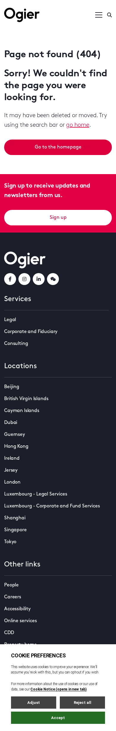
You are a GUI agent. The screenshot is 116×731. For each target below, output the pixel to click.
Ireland (12, 458)
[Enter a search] (109, 15)
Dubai (10, 422)
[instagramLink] (24, 279)
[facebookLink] (10, 279)
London (12, 482)
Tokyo (10, 542)
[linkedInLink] (39, 279)
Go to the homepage (58, 147)
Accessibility (17, 609)
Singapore (15, 530)
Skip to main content (34, 6)
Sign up (58, 217)
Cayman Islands (21, 410)
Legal (10, 320)
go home (77, 125)
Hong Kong (16, 446)
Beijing (11, 387)
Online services (20, 621)
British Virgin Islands (26, 399)
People (11, 585)
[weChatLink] (53, 279)
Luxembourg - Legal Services (35, 494)
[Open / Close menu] (98, 15)
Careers (12, 597)
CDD (9, 633)
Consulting (16, 343)
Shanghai (15, 518)
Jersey (11, 470)
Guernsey (14, 434)
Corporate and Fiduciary (30, 331)
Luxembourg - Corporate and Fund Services (52, 506)
